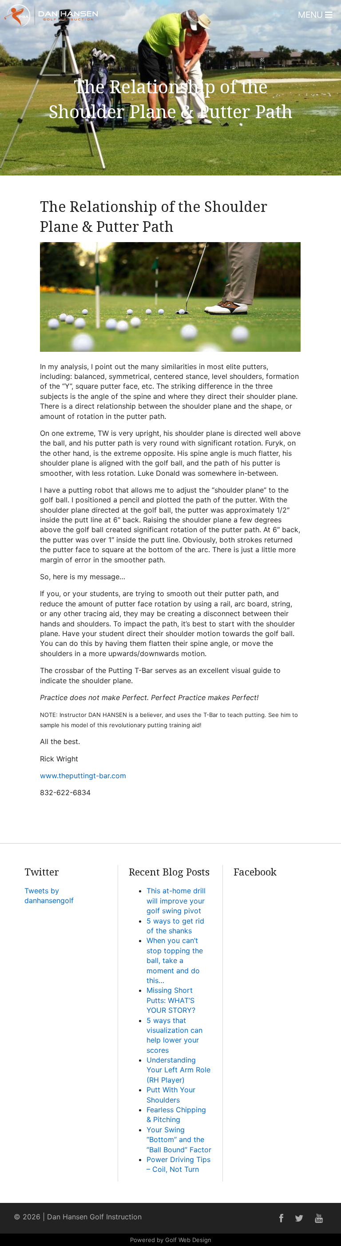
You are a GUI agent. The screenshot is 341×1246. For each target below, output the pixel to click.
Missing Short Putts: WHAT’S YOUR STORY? (171, 1000)
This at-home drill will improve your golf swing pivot (176, 900)
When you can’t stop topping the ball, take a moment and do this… (175, 960)
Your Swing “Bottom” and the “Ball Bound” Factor (179, 1139)
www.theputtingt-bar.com (83, 775)
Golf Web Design (188, 1239)
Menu (311, 14)
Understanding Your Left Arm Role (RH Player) (178, 1069)
